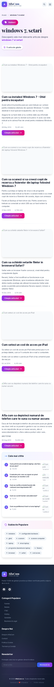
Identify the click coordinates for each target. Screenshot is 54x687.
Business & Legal (10, 621)
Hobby (6, 614)
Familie (7, 604)
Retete (6, 607)
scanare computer (38, 538)
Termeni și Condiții (9, 646)
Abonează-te (45, 665)
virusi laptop (24, 543)
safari (23, 553)
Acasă (4, 15)
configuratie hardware (29, 534)
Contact (5, 638)
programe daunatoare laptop (19, 548)
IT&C (6, 611)
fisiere (39, 548)
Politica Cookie (7, 642)
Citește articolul (11, 133)
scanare (21, 538)
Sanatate (7, 618)
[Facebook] (4, 589)
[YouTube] (10, 589)
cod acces (36, 553)
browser (12, 553)
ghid (10, 538)
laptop (11, 543)
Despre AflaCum (8, 635)
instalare (12, 534)
